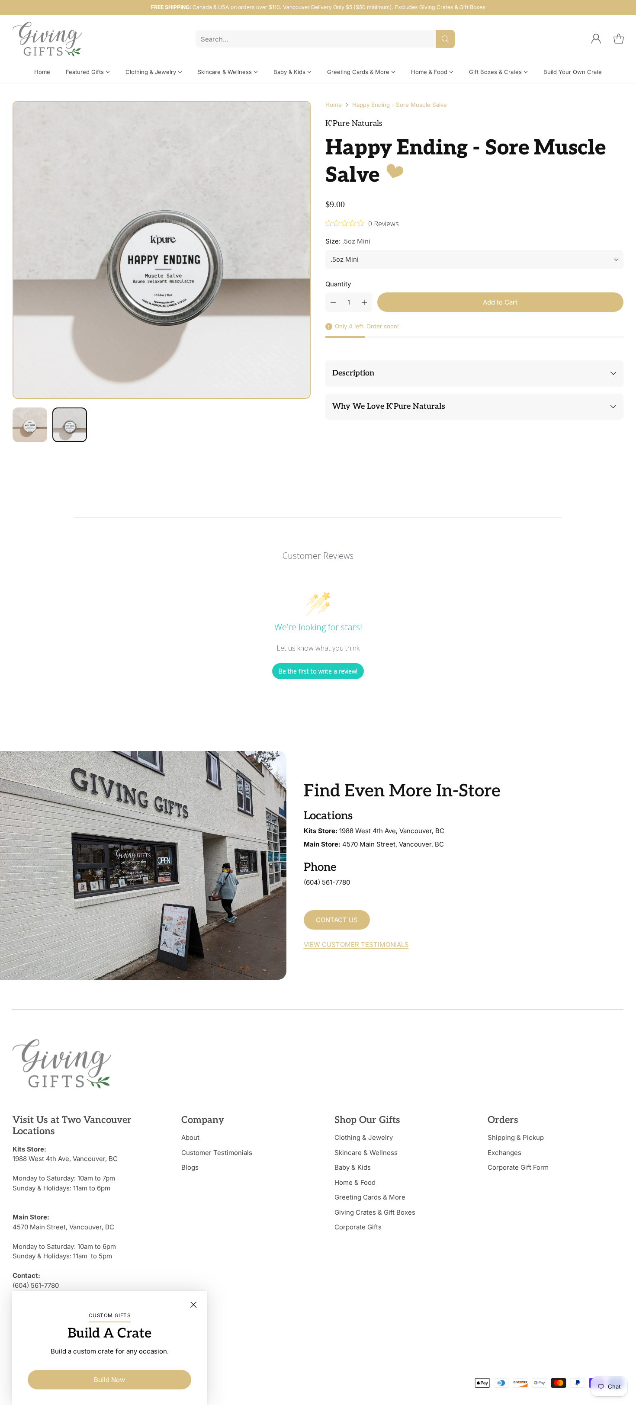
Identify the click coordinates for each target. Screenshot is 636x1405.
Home (333, 104)
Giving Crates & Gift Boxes (374, 1212)
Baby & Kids (352, 1167)
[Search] (445, 39)
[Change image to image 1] (30, 424)
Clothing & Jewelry (363, 1137)
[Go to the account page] (596, 39)
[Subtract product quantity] (333, 302)
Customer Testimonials (216, 1152)
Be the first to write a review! (318, 671)
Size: (347, 241)
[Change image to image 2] (69, 424)
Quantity (338, 284)
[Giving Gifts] (47, 39)
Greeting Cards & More (369, 1197)
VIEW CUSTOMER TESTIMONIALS (356, 944)
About (190, 1137)
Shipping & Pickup (516, 1137)
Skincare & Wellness (366, 1152)
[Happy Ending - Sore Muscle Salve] (161, 250)
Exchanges (504, 1152)
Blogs (190, 1167)
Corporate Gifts (358, 1227)
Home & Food (355, 1182)
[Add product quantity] (364, 302)
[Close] (193, 1304)
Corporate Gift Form (518, 1167)
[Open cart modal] (618, 39)
